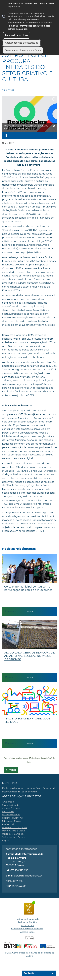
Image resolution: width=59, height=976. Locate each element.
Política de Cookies (27, 922)
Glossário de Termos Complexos (27, 928)
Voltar (12, 770)
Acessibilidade (27, 932)
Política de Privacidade (27, 919)
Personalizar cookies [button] (16, 35)
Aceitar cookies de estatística (21, 42)
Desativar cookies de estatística (23, 50)
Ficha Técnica (27, 925)
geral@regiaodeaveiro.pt (28, 875)
